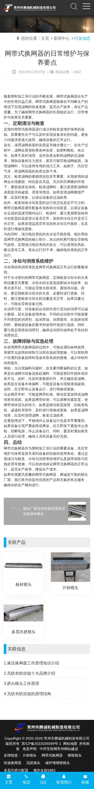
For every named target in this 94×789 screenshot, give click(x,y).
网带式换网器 (52, 755)
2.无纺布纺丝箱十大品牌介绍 (29, 673)
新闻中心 (62, 38)
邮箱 (85, 782)
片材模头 (30, 755)
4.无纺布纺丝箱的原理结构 (27, 694)
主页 (9, 782)
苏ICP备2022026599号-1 (41, 744)
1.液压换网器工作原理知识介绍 (31, 663)
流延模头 (33, 763)
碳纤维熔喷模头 (57, 763)
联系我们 (63, 782)
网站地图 (70, 744)
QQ (43, 782)
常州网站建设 (67, 749)
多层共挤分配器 (16, 770)
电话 (26, 782)
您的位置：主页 (35, 38)
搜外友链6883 (44, 770)
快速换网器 (12, 763)
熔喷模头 (75, 755)
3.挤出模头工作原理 (21, 683)
